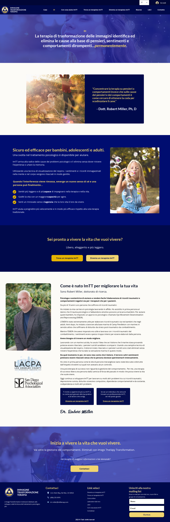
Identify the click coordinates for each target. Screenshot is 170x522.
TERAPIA (14, 12)
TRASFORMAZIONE (18, 10)
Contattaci (90, 511)
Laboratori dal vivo (93, 502)
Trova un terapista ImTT (95, 495)
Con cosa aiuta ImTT (94, 508)
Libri (88, 505)
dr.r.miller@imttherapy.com (59, 502)
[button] (139, 9)
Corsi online (91, 498)
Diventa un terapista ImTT (77, 401)
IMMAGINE (14, 8)
